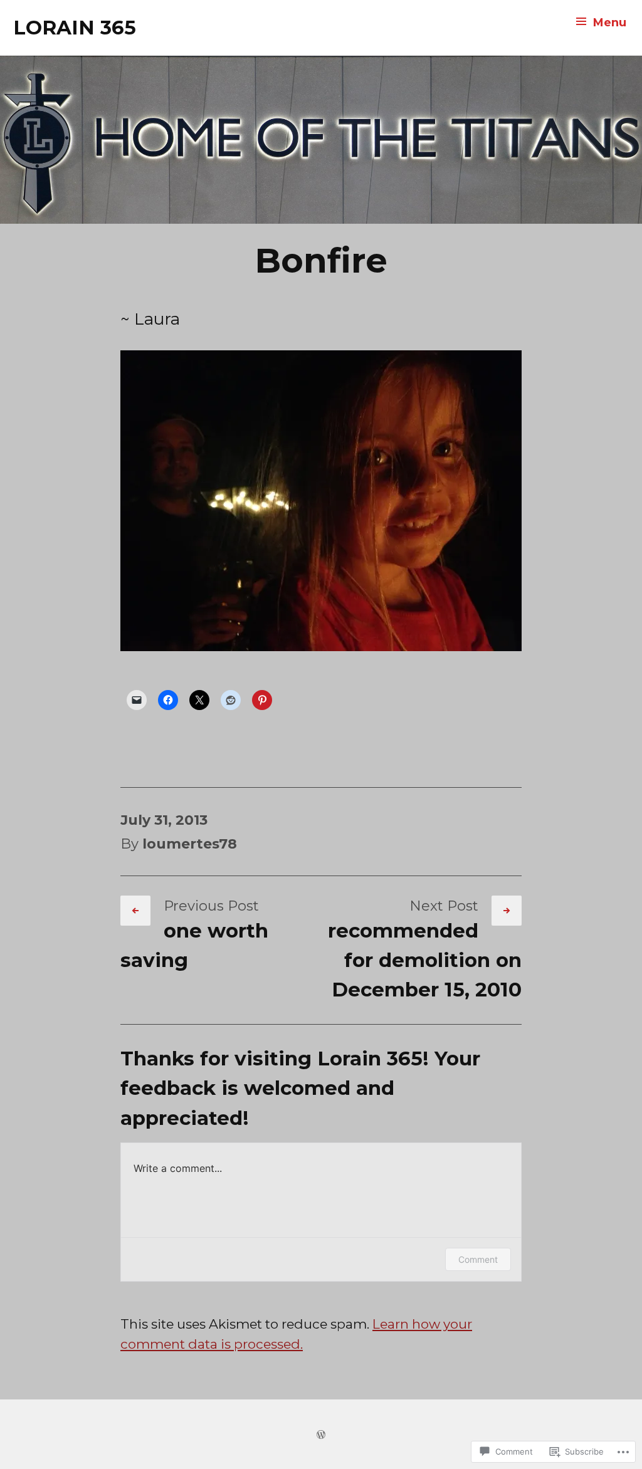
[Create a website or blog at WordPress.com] (321, 1433)
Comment (478, 1259)
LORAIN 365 (74, 27)
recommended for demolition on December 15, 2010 (425, 960)
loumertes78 (189, 843)
